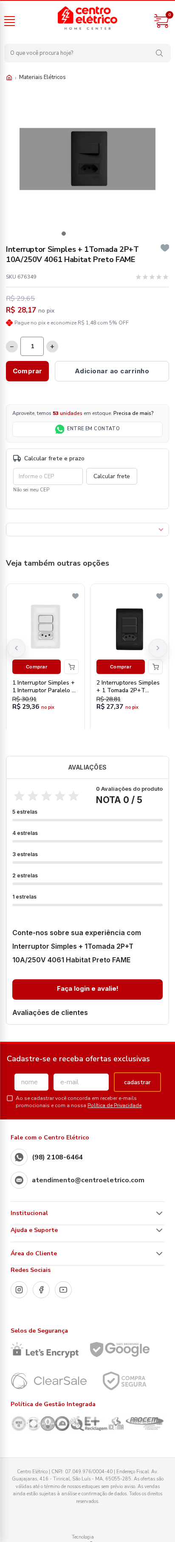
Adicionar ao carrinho (112, 371)
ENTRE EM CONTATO (93, 429)
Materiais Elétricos (42, 77)
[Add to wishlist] (165, 248)
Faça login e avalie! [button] (88, 988)
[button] (64, 233)
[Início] (9, 77)
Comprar (27, 371)
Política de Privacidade (114, 1105)
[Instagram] (19, 1289)
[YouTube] (63, 1289)
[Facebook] (41, 1289)
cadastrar (137, 1082)
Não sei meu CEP (31, 490)
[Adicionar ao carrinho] (71, 667)
